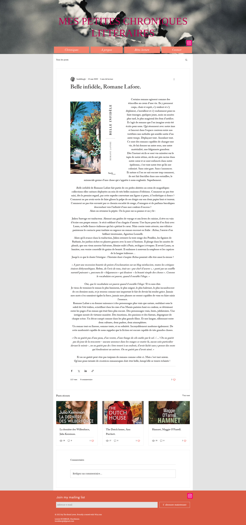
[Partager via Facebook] (71, 371)
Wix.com (98, 514)
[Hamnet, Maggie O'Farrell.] (169, 412)
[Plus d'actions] (174, 79)
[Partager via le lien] (92, 371)
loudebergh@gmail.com (64, 521)
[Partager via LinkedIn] (85, 371)
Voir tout (186, 395)
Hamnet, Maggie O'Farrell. (166, 430)
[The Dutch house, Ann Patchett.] (123, 412)
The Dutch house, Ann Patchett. (118, 432)
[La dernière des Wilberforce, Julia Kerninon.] (76, 412)
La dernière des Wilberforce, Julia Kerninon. (75, 432)
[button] (186, 60)
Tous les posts (62, 60)
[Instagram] (189, 43)
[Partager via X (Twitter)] (78, 371)
